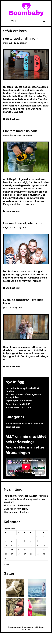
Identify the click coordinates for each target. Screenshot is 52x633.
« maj (7, 564)
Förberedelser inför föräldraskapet (25, 423)
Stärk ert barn (13, 119)
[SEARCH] (44, 21)
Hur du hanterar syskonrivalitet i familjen (26, 496)
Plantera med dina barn (20, 131)
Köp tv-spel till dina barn (20, 38)
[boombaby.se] (26, 9)
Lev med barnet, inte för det (23, 223)
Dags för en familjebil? (18, 404)
